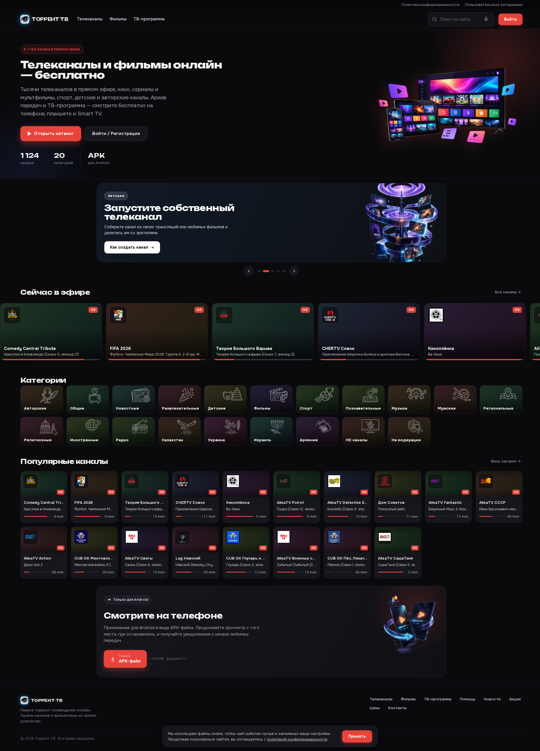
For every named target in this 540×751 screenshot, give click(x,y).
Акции (515, 699)
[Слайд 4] (278, 271)
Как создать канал (129, 247)
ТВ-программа (149, 18)
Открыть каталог (54, 133)
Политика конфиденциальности (430, 5)
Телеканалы (90, 18)
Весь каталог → (506, 461)
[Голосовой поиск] (486, 19)
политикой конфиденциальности (297, 739)
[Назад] (249, 271)
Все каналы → (508, 292)
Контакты (397, 707)
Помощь (468, 699)
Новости (492, 699)
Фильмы (118, 18)
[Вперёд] (294, 271)
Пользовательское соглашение (493, 5)
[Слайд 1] (259, 271)
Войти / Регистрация (116, 133)
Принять (357, 736)
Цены (375, 707)
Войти (510, 19)
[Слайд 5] (283, 271)
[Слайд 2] (266, 271)
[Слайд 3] (273, 271)
